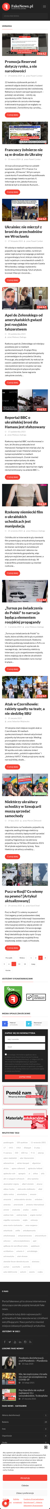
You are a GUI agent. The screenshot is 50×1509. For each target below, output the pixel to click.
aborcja (41, 1153)
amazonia (7, 1199)
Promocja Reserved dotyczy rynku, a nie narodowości (21, 66)
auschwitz (16, 1267)
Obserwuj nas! (38, 1022)
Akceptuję (25, 1478)
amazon (33, 1194)
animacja (34, 1220)
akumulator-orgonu (11, 1184)
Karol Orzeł (35, 906)
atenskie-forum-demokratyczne (16, 1261)
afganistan (36, 1163)
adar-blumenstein (27, 1158)
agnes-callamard (18, 1168)
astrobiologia (32, 1251)
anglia (25, 1220)
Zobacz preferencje (25, 1493)
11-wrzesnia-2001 (38, 1142)
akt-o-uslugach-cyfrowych (13, 1179)
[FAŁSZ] (25, 44)
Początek (9, 958)
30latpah (27, 1148)
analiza (26, 1210)
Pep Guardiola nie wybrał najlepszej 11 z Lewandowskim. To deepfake (33, 1393)
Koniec (8, 970)
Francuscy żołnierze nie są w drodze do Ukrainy (24, 152)
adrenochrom (8, 1163)
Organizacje (24, 1436)
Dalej (33, 964)
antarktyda (7, 1230)
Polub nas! (13, 1022)
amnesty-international (35, 1205)
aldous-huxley (9, 1189)
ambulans (38, 1199)
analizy (34, 1210)
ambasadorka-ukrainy (23, 1199)
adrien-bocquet (23, 1163)
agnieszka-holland (35, 1168)
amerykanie (18, 1205)
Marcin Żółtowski (34, 821)
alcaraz (39, 1184)
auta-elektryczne (10, 1272)
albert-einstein (28, 1184)
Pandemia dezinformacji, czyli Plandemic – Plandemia (33, 1359)
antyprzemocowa (25, 1236)
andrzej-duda (22, 1215)
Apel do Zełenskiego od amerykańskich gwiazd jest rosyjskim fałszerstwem (24, 322)
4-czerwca (7, 1153)
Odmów (25, 1485)
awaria (32, 1272)
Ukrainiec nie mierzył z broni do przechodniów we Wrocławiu (23, 232)
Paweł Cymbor (36, 76)
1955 (11, 1148)
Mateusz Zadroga (19, 337)
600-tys (24, 1153)
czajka (40, 1272)
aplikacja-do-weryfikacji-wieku (15, 1246)
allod (40, 1189)
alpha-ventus (8, 1194)
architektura (8, 1251)
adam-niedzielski (10, 1158)
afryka (6, 1168)
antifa (17, 1230)
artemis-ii (20, 1251)
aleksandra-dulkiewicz (26, 1189)
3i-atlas (37, 1148)
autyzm (23, 1272)
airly (42, 1173)
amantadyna (22, 1194)
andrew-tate (8, 1215)
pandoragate (8, 1142)
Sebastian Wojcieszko (20, 721)
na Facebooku (14, 1025)
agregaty (22, 1173)
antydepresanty (29, 1230)
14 (25, 964)
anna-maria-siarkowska (12, 1225)
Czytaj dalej (12, 115)
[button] (45, 1447)
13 (19, 964)
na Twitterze (37, 1025)
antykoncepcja (9, 1236)
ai (29, 1173)
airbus (35, 1173)
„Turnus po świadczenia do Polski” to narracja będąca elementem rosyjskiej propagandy (23, 615)
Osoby (24, 1442)
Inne (24, 1429)
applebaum (35, 1246)
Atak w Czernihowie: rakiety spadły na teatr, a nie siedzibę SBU (25, 709)
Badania (24, 1422)
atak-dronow (22, 1256)
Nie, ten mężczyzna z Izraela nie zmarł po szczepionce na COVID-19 (33, 1377)
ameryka (7, 1205)
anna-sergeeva (31, 1225)
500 (16, 1153)
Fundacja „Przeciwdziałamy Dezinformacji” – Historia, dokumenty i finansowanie (34, 1502)
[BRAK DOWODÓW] (25, 132)
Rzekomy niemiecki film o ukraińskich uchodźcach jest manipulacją (24, 519)
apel (34, 1241)
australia (26, 1267)
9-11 (33, 1153)
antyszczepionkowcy (21, 1241)
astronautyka (8, 1256)
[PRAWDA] (25, 784)
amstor (6, 1210)
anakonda (16, 1210)
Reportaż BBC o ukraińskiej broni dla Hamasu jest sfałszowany (25, 422)
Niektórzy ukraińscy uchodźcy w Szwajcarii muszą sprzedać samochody (23, 809)
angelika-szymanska (11, 1220)
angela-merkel (36, 1215)
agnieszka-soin (9, 1173)
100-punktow (22, 1142)
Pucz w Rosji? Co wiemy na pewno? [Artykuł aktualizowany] (24, 896)
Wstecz (22, 958)
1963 (18, 1148)
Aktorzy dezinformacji (24, 1415)
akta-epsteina (32, 1179)
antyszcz (6, 1241)
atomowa (35, 1261)
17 (4, 1148)
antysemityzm (40, 1236)
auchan (6, 1267)
